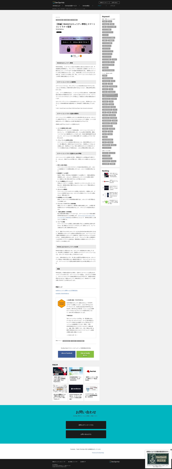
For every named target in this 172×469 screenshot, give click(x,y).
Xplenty (113, 145)
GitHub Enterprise (107, 109)
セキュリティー (106, 45)
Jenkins (105, 115)
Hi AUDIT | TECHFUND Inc (62, 293)
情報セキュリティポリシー (58, 461)
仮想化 (104, 21)
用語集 (112, 163)
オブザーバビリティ (107, 32)
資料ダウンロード (104, 2)
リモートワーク (106, 56)
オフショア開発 (106, 29)
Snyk (104, 134)
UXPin (110, 83)
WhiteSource (106, 145)
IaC (110, 21)
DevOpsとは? (56, 5)
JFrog (114, 112)
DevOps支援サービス (71, 5)
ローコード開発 (106, 59)
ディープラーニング (107, 51)
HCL (115, 109)
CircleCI (105, 89)
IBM (109, 112)
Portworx (105, 128)
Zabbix (104, 91)
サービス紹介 (106, 155)
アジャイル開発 (111, 26)
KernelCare (112, 115)
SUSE (104, 75)
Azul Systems (106, 81)
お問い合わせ (114, 2)
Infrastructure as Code (108, 64)
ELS (113, 81)
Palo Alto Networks (107, 126)
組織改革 (111, 40)
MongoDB (113, 117)
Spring (110, 134)
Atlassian (105, 86)
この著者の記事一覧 (71, 335)
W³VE (68, 217)
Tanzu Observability (107, 139)
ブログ (99, 5)
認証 (104, 26)
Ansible (113, 98)
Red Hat (112, 128)
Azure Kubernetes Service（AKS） (109, 95)
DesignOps (105, 24)
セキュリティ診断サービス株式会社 (67, 290)
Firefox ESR (106, 107)
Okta (111, 89)
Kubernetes (105, 117)
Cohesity (105, 101)
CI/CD (114, 59)
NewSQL (105, 67)
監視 (112, 24)
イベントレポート (107, 158)
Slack (104, 131)
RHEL (104, 83)
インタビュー (106, 161)
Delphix (105, 104)
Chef (111, 101)
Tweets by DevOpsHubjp (98, 452)
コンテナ (105, 34)
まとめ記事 (105, 163)
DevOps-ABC (113, 86)
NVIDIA (114, 120)
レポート (105, 153)
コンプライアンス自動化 (108, 37)
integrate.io (111, 91)
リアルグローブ (106, 147)
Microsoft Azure (106, 120)
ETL (112, 62)
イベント (112, 5)
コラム (113, 161)
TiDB (104, 142)
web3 (67, 19)
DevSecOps (59, 19)
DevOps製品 (86, 5)
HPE (104, 112)
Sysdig (104, 136)
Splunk (110, 131)
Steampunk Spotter (107, 78)
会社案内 (82, 461)
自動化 (104, 40)
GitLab (113, 107)
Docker (111, 104)
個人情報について (72, 461)
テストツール (106, 48)
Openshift (114, 123)
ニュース (112, 153)
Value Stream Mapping (108, 70)
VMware (110, 142)
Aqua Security (106, 98)
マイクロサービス (107, 54)
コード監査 (74, 19)
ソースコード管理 (107, 43)
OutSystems (106, 123)
